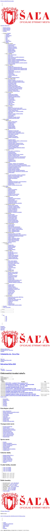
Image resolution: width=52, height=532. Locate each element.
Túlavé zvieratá (11, 104)
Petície (9, 179)
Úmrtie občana (11, 148)
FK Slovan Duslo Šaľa (12, 275)
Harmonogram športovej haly (14, 281)
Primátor (10, 188)
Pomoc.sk (10, 302)
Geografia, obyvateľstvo (13, 288)
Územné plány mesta (12, 202)
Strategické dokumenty (12, 200)
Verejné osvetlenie (11, 114)
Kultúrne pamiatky (12, 286)
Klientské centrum (11, 44)
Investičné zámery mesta (13, 195)
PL (6, 321)
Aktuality (9, 33)
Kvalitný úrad (11, 123)
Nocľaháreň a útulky (12, 83)
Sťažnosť (10, 180)
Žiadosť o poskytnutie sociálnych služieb (16, 82)
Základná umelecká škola (13, 258)
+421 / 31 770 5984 (7, 470)
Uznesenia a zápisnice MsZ (13, 206)
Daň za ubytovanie (12, 58)
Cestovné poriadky (12, 267)
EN (6, 317)
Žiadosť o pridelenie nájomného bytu (15, 80)
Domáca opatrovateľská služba (14, 86)
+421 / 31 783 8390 (11, 489)
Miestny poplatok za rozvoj (13, 61)
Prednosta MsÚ (11, 125)
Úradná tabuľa (8, 35)
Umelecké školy (11, 74)
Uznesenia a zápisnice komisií (14, 207)
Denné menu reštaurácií (13, 262)
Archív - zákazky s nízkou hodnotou (15, 229)
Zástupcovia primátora (12, 189)
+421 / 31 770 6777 (14, 484)
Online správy (8, 41)
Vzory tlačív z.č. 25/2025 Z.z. (14, 151)
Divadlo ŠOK (11, 254)
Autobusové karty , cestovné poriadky (15, 111)
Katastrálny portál (11, 298)
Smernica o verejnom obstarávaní (14, 228)
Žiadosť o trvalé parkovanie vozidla (15, 108)
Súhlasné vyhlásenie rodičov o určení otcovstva (17, 140)
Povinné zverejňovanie (7, 426)
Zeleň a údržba (11, 97)
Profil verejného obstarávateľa (14, 226)
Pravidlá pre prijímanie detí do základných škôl (17, 69)
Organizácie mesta (11, 191)
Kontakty (5, 31)
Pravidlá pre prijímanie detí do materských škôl (17, 68)
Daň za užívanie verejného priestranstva (16, 57)
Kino (7, 37)
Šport (7, 38)
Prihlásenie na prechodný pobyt (14, 131)
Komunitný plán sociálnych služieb (15, 87)
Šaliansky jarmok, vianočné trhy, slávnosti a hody (18, 171)
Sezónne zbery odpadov (13, 94)
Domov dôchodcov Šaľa (13, 89)
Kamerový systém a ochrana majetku (15, 113)
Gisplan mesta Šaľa (7, 457)
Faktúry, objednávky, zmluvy (14, 238)
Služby (7, 119)
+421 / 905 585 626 (15, 483)
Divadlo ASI (10, 251)
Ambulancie (10, 266)
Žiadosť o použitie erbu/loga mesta (15, 185)
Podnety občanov (6, 30)
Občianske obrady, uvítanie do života (15, 143)
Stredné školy (11, 72)
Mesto (7, 186)
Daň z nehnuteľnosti (12, 54)
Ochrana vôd (10, 101)
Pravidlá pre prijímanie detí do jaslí (15, 67)
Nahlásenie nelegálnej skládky (14, 96)
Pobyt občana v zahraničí (13, 134)
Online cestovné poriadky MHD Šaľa (15, 297)
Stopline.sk (10, 301)
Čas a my (7, 40)
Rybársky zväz (11, 277)
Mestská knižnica (11, 247)
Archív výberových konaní (13, 240)
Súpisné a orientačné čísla (13, 137)
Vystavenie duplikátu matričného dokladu (16, 147)
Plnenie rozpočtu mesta (12, 215)
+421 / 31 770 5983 (7, 469)
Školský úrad (10, 66)
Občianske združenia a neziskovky (15, 282)
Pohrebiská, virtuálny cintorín (14, 117)
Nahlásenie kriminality (12, 48)
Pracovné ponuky (11, 264)
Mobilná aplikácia (6, 27)
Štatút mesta (10, 197)
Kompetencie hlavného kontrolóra (15, 203)
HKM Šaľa (10, 274)
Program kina (11, 245)
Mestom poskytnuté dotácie (13, 239)
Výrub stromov (11, 98)
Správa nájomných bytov (13, 222)
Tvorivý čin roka (11, 291)
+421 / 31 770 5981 (7, 467)
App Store (18, 516)
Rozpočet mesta (11, 214)
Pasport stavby (11, 158)
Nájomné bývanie (11, 79)
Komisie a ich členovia (12, 209)
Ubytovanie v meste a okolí (13, 263)
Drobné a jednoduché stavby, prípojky (15, 154)
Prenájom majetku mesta (13, 220)
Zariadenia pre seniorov (13, 85)
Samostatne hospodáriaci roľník (14, 166)
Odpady (9, 93)
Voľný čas (9, 242)
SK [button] (3, 315)
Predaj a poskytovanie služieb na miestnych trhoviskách (19, 165)
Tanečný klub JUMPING (13, 256)
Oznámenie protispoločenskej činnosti (15, 235)
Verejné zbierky (11, 172)
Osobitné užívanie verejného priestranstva (16, 170)
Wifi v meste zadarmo (12, 260)
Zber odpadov (6, 414)
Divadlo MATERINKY (13, 252)
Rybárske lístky (11, 183)
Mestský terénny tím (12, 84)
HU (6, 318)
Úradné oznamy (6, 450)
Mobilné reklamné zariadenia (14, 169)
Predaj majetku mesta (12, 218)
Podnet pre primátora (12, 46)
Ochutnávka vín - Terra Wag (10, 354)
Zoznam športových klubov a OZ (14, 280)
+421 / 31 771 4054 (13, 485)
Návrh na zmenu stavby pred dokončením (16, 157)
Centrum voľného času (12, 75)
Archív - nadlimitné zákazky (13, 231)
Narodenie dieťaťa (12, 139)
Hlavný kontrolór (11, 190)
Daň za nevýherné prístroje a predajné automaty (17, 62)
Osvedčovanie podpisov (8, 413)
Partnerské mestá (11, 192)
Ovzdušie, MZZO (11, 100)
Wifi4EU (5, 462)
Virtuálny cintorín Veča (7, 459)
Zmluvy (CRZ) (11, 237)
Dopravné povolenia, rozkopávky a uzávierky (17, 109)
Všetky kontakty (6, 490)
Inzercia (9, 268)
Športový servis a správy (13, 272)
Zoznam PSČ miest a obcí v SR (14, 299)
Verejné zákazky (11, 224)
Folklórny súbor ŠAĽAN (13, 255)
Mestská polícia (11, 49)
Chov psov (10, 103)
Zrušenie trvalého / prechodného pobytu (16, 132)
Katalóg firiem (11, 269)
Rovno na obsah (4, 1)
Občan (7, 42)
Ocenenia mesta (11, 290)
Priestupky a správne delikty (13, 177)
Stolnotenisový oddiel (12, 276)
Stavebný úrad (6, 420)
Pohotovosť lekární (12, 265)
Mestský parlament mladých (13, 77)
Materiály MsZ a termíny (13, 205)
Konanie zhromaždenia (12, 178)
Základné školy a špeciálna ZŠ (14, 71)
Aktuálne (7, 34)
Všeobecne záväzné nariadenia (14, 198)
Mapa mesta (10, 112)
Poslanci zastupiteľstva (12, 208)
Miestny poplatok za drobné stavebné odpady (17, 60)
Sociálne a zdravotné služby (8, 421)
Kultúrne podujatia (12, 246)
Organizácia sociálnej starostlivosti (15, 88)
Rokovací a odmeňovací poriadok (15, 212)
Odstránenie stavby (12, 161)
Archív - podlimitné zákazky (14, 230)
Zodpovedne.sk (11, 303)
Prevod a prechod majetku (13, 221)
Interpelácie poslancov (12, 211)
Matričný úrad (6, 418)
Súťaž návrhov (11, 225)
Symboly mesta (11, 284)
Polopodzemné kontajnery (13, 95)
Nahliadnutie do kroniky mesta (14, 182)
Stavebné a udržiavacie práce (14, 155)
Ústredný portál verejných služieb (15, 305)
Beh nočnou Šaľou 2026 (8, 364)
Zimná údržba (11, 115)
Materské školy (11, 70)
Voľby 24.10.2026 (6, 307)
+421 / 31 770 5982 (7, 468)
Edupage (10, 76)
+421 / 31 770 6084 (12, 488)
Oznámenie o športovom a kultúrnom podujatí (17, 164)
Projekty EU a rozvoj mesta (13, 194)
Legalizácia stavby (12, 160)
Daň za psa (10, 55)
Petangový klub (11, 278)
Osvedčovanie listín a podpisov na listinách (16, 174)
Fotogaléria (10, 248)
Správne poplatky (11, 63)
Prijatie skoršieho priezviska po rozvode (16, 144)
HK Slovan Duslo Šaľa (13, 273)
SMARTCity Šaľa (11, 51)
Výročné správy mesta (12, 217)
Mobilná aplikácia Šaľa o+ (8, 455)
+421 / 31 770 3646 (12, 487)
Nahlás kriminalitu (6, 28)
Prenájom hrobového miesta (13, 118)
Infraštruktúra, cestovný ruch (14, 289)
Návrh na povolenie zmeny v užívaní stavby (17, 156)
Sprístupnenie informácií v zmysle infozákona (17, 181)
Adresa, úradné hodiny (12, 121)
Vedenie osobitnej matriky (13, 146)
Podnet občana (11, 45)
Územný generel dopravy (13, 110)
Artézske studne (11, 102)
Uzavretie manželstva (12, 142)
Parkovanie (10, 106)
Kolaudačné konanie (12, 153)
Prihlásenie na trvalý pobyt (13, 130)
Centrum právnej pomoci (13, 300)
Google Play (6, 516)
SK (6, 316)
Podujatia (7, 36)
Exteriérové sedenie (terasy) (13, 168)
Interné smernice (11, 199)
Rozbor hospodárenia (12, 216)
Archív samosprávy (12, 241)
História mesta (11, 285)
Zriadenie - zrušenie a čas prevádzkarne (16, 163)
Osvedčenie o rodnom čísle (13, 145)
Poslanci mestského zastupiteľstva (10, 444)
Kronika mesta (11, 292)
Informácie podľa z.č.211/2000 (14, 233)
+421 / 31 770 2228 (15, 486)
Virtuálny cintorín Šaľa (7, 458)
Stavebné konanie (11, 152)
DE (6, 319)
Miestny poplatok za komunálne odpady (16, 59)
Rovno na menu (10, 1)
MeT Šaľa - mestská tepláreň (14, 91)
